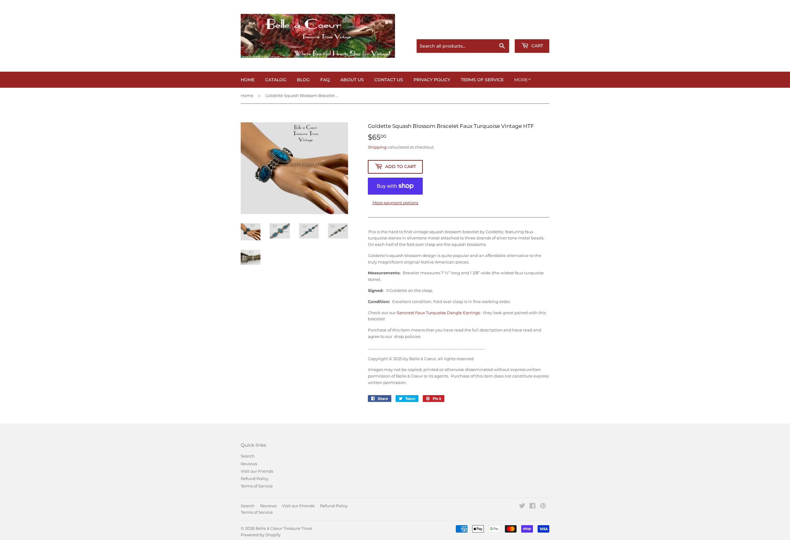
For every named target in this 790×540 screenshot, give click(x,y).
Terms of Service (482, 79)
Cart (536, 46)
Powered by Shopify (261, 534)
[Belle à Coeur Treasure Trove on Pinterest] (543, 506)
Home (248, 79)
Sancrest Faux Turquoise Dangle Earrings (438, 312)
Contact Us (388, 79)
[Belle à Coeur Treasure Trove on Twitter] (522, 506)
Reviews (249, 463)
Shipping (377, 147)
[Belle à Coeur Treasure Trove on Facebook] (532, 506)
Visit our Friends (257, 471)
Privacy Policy (432, 79)
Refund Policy (254, 478)
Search (248, 456)
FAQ (325, 79)
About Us (352, 79)
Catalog (275, 79)
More (521, 79)
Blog (303, 79)
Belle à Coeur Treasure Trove (284, 528)
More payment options (395, 202)
